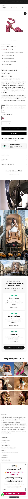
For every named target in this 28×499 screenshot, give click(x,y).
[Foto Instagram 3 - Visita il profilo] (7, 384)
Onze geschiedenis (5, 440)
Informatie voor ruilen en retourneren (9, 452)
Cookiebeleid (4, 457)
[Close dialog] (25, 465)
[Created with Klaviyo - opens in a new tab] (14, 497)
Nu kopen (14, 133)
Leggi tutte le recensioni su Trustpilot (14, 347)
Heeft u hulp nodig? (5, 460)
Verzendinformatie (5, 445)
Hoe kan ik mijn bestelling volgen (8, 447)
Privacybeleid (4, 455)
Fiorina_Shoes (6, 44)
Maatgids (3, 450)
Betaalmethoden (4, 442)
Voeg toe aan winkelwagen (14, 129)
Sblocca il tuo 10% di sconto (14, 493)
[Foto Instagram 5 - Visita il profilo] (7, 398)
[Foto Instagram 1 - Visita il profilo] (7, 369)
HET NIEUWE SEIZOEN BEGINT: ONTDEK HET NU (14, 1)
